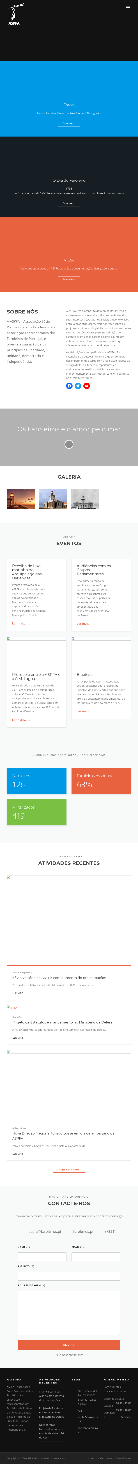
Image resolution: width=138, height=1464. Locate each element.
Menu (128, 7)
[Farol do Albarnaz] (117, 512)
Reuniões (17, 1017)
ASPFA (10, 1387)
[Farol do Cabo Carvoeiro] (85, 512)
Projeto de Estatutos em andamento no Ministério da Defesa (62, 1022)
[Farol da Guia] (53, 512)
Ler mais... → (21, 623)
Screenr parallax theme (99, 1458)
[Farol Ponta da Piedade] (85, 499)
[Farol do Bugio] (117, 489)
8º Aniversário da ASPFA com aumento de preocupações (59, 978)
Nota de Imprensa (22, 972)
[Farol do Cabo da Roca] (53, 499)
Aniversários (19, 1128)
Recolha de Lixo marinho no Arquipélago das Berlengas (27, 572)
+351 (81, 1410)
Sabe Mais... (69, 278)
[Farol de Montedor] (21, 512)
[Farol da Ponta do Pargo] (21, 499)
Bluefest (84, 674)
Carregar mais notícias (67, 1169)
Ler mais (18, 993)
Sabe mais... (69, 123)
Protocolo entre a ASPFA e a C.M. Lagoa (36, 676)
